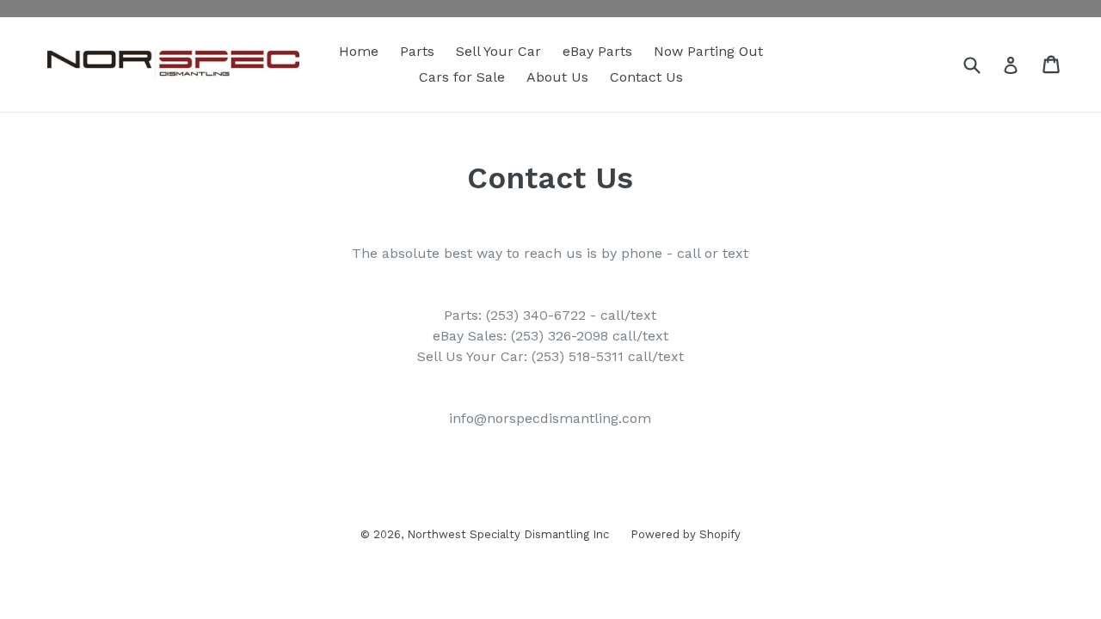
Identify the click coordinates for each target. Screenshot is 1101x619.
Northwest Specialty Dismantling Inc (508, 534)
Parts (417, 51)
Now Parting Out (708, 51)
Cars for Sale (462, 77)
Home (358, 51)
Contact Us (646, 77)
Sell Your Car (498, 51)
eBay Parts (597, 51)
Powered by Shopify (685, 534)
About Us (557, 77)
